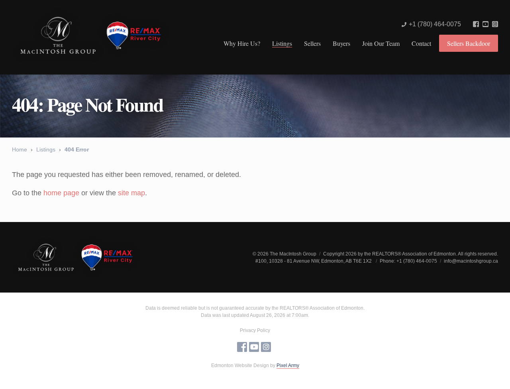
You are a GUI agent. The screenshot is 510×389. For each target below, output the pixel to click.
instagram (495, 24)
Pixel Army (288, 365)
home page (61, 193)
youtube (485, 24)
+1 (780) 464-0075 (435, 24)
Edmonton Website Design (240, 365)
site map (131, 193)
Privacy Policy (255, 330)
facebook (476, 24)
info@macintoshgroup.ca (471, 261)
